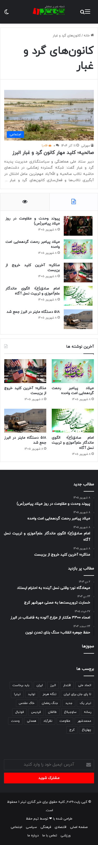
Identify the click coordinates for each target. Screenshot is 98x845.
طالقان (52, 712)
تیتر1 (17, 694)
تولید (31, 694)
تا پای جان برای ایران (77, 694)
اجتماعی (16, 827)
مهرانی (85, 146)
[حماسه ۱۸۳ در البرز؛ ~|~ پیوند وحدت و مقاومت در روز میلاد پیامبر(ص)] (78, 226)
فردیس (36, 712)
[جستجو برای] (82, 14)
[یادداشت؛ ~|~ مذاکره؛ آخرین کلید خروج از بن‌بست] (78, 272)
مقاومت (65, 721)
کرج (71, 730)
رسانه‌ (87, 712)
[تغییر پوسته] (6, 14)
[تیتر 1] (49, 10)
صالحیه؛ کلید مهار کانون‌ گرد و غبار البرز (53, 152)
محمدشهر (84, 721)
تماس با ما (49, 835)
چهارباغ (86, 730)
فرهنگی (46, 827)
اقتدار (67, 685)
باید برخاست (21, 685)
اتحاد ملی (84, 685)
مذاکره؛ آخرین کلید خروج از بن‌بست (32, 268)
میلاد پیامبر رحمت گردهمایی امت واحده (32, 244)
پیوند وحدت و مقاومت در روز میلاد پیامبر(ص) (32, 221)
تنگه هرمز (49, 694)
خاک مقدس (26, 703)
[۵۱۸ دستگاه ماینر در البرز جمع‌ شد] (78, 319)
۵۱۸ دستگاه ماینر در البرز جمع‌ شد (33, 311)
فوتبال (19, 712)
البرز (53, 685)
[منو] (87, 14)
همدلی (31, 721)
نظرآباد (47, 721)
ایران (40, 685)
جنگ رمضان (50, 703)
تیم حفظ (32, 818)
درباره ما (33, 835)
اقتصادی (60, 827)
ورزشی (66, 835)
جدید (68, 703)
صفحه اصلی (79, 827)
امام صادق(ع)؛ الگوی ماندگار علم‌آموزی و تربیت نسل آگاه (32, 291)
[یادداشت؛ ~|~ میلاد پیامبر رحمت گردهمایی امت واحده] (78, 249)
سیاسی (31, 827)
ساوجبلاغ (70, 712)
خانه (87, 35)
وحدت (15, 721)
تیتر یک (85, 703)
